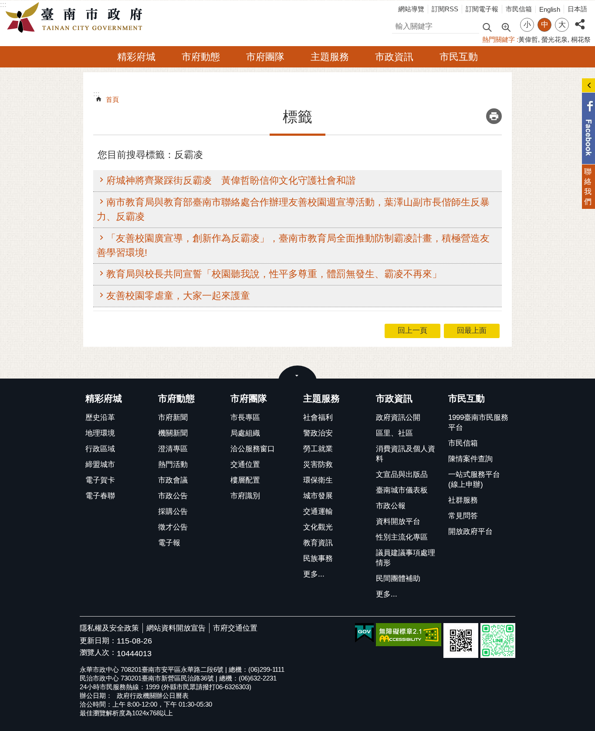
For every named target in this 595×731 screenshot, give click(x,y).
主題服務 (330, 56)
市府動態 (201, 56)
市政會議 (173, 480)
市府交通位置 (235, 628)
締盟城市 (100, 464)
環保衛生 (318, 480)
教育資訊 (318, 543)
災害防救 (318, 464)
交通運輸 (318, 511)
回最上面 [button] (472, 330)
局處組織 (245, 433)
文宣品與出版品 (402, 474)
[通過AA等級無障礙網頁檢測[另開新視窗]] (408, 634)
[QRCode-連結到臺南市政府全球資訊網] (460, 640)
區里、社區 (394, 433)
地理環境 (100, 433)
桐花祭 (581, 39)
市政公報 (391, 506)
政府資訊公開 (398, 417)
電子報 (169, 543)
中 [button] (544, 24)
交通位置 (245, 464)
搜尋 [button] (487, 27)
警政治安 (318, 433)
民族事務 (318, 558)
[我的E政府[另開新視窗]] (364, 633)
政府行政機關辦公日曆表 (153, 695)
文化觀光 (318, 527)
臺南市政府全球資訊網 (76, 17)
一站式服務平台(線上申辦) (474, 479)
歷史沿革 (100, 417)
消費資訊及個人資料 (405, 454)
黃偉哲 (528, 39)
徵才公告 (173, 527)
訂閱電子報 (482, 9)
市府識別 (245, 496)
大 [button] (562, 24)
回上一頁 (412, 330)
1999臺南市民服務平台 (478, 422)
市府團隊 (265, 56)
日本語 (577, 9)
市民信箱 (519, 9)
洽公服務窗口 (252, 449)
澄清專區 (173, 449)
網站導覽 (411, 9)
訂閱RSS (445, 9)
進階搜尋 (505, 26)
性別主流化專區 (402, 537)
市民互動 (458, 56)
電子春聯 (100, 496)
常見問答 (463, 516)
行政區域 (100, 449)
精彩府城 (136, 56)
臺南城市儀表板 (402, 490)
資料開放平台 (398, 521)
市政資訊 (394, 56)
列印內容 (494, 116)
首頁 (112, 99)
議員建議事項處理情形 (405, 558)
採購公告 (173, 511)
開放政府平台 (470, 531)
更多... (314, 574)
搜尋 (399, 25)
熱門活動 (173, 464)
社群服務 (463, 500)
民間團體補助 (398, 578)
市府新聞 (173, 417)
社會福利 (318, 417)
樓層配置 (245, 480)
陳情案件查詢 (470, 459)
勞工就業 (318, 449)
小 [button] (527, 24)
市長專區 (245, 417)
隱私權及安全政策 (109, 628)
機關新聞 (173, 433)
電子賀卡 (100, 480)
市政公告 (173, 496)
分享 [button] (579, 19)
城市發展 (318, 496)
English (549, 9)
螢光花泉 (554, 39)
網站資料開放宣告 (176, 628)
